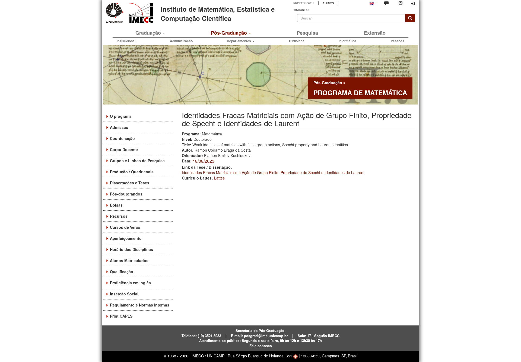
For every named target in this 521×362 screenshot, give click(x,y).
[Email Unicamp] (400, 2)
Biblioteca (296, 40)
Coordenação (122, 138)
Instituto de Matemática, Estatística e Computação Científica (218, 13)
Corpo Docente (124, 149)
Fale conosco (260, 345)
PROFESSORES (303, 3)
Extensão (375, 32)
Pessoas (397, 40)
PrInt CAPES (121, 316)
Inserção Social (124, 293)
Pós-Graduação (229, 32)
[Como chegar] (295, 355)
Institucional (126, 40)
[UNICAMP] (115, 13)
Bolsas (116, 205)
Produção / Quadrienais (132, 171)
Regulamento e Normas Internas (139, 305)
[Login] (412, 3)
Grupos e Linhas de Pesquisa (137, 160)
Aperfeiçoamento (126, 238)
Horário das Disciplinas (131, 249)
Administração (181, 40)
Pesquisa (307, 32)
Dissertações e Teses (129, 182)
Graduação (148, 32)
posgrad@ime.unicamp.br (266, 335)
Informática (347, 40)
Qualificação (121, 271)
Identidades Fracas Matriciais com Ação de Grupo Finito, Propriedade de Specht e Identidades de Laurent (273, 172)
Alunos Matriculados (129, 260)
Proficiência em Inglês (130, 282)
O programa (121, 116)
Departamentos (239, 40)
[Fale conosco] (386, 3)
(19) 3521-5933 (209, 335)
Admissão (119, 127)
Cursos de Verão (125, 227)
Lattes (219, 178)
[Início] (140, 13)
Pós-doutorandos (126, 194)
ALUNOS (328, 3)
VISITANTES (301, 10)
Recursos (119, 216)
